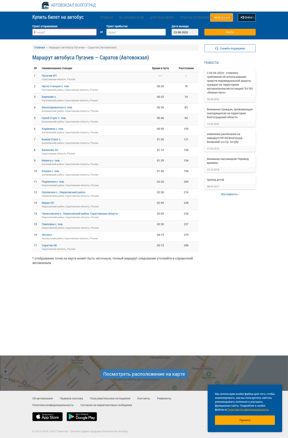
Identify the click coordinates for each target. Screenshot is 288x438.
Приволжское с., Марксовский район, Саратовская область (80, 213)
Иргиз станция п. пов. (56, 86)
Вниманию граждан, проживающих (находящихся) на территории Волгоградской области (230, 113)
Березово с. (49, 97)
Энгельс (47, 235)
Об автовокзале (131, 17)
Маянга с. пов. (51, 160)
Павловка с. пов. (52, 224)
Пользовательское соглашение (110, 398)
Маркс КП (48, 203)
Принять (245, 420)
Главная (106, 17)
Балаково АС (50, 150)
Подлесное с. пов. (53, 181)
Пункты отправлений (197, 17)
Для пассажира (162, 17)
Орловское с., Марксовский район (63, 192)
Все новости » (230, 194)
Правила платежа (71, 398)
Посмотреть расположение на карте (144, 374)
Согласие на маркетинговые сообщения (106, 405)
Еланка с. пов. (51, 171)
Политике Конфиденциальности (248, 409)
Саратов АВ (49, 245)
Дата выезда (180, 26)
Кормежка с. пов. (53, 129)
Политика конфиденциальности (52, 405)
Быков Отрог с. (51, 139)
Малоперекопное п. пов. (57, 107)
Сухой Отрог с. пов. (54, 118)
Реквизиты (164, 398)
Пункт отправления (44, 26)
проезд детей (215, 179)
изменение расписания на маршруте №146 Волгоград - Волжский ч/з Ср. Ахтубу (225, 138)
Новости (227, 17)
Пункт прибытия (117, 26)
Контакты (247, 17)
